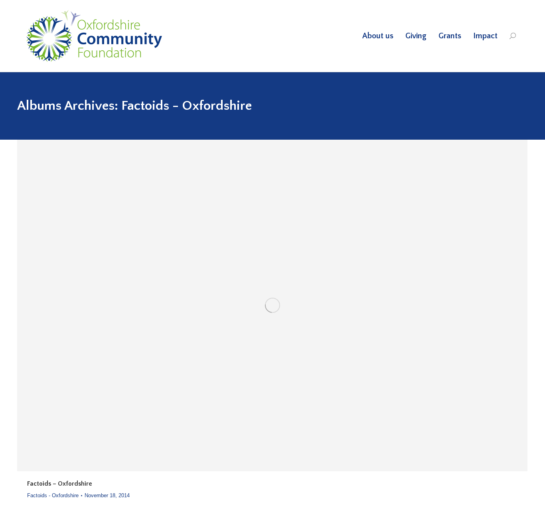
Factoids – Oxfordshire (59, 483)
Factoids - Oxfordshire (53, 495)
